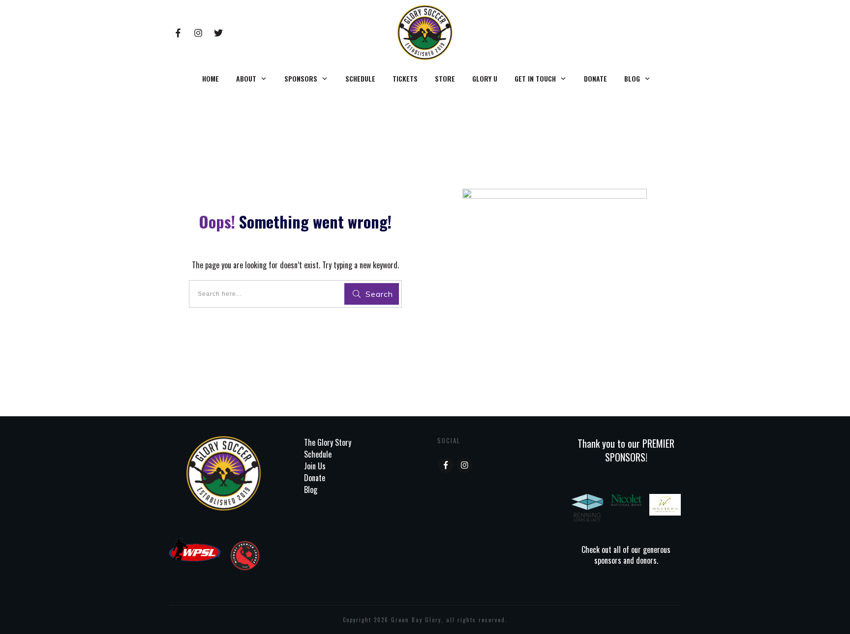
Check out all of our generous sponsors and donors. (625, 555)
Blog (310, 489)
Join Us (315, 466)
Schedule (318, 454)
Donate (314, 478)
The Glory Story (327, 442)
